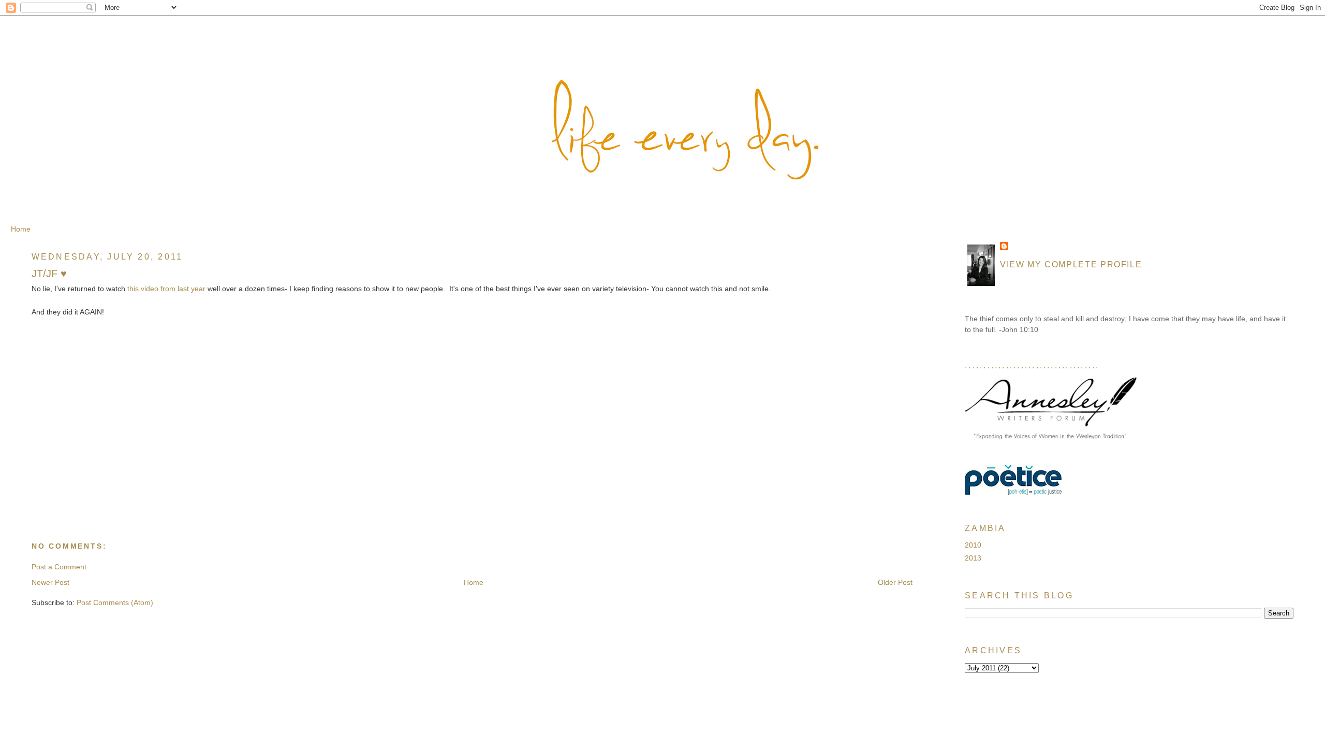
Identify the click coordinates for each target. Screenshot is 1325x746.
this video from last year (166, 288)
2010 (973, 545)
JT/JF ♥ (49, 273)
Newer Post (50, 582)
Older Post (895, 582)
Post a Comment (59, 567)
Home (21, 229)
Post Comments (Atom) (115, 602)
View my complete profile (1071, 264)
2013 (973, 558)
